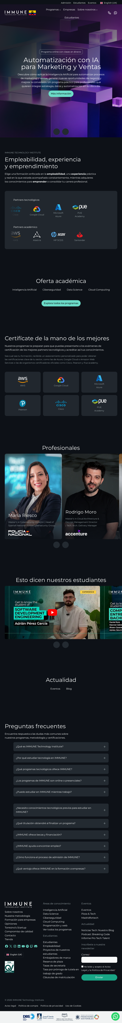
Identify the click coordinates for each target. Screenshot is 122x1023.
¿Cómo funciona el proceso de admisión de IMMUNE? (48, 857)
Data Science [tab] (74, 289)
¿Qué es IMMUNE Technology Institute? (39, 746)
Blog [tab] (69, 688)
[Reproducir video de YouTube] (52, 612)
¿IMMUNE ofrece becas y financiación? (39, 834)
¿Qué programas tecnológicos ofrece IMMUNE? (44, 769)
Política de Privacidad (103, 970)
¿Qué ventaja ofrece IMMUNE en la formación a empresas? (50, 868)
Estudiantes (79, 2)
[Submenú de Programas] (60, 9)
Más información (61, 93)
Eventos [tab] (55, 688)
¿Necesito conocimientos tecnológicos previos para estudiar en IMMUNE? (53, 810)
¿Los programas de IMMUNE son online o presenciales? (49, 780)
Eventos (92, 2)
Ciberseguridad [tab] (52, 289)
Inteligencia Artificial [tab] (24, 289)
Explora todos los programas (61, 303)
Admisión (66, 2)
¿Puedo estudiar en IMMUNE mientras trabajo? (44, 792)
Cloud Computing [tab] (99, 289)
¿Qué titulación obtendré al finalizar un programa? (45, 823)
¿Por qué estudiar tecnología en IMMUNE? (41, 758)
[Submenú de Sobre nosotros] (97, 9)
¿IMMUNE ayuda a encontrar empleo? (38, 846)
